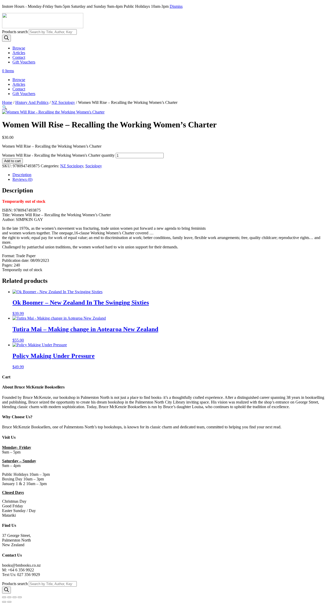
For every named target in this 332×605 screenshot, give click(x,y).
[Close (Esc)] (20, 597)
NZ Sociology (63, 102)
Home (7, 102)
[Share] (14, 597)
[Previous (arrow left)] (4, 602)
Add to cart (12, 161)
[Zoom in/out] (4, 597)
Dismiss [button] (176, 6)
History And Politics (32, 102)
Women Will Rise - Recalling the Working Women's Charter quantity (58, 155)
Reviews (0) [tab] (22, 179)
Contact (18, 57)
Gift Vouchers (23, 62)
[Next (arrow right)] (9, 602)
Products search (15, 32)
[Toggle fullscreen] (9, 597)
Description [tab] (21, 174)
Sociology (93, 166)
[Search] (6, 38)
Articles (18, 53)
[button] (4, 107)
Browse (18, 48)
